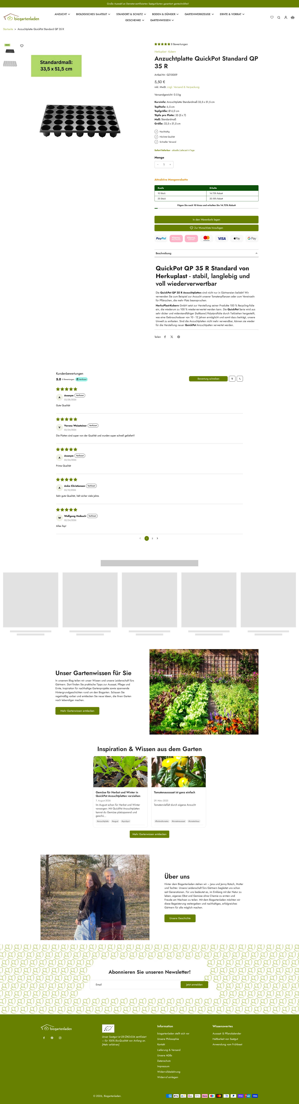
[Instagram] (60, 1037)
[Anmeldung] (285, 17)
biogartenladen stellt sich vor (173, 1033)
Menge (159, 157)
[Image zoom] (81, 105)
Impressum (163, 1066)
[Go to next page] (158, 538)
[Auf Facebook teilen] (164, 336)
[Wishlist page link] (271, 17)
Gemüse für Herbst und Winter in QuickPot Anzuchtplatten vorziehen (118, 794)
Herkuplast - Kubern (165, 51)
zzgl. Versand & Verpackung (183, 87)
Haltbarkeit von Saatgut (225, 1039)
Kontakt (161, 1044)
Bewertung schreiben (208, 378)
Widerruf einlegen (167, 1077)
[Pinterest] (52, 1037)
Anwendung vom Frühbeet (227, 1044)
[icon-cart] (292, 17)
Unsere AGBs (164, 1055)
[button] (162, 44)
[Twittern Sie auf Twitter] (171, 336)
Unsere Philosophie (168, 1039)
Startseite (8, 29)
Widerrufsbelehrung (168, 1072)
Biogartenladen (112, 1096)
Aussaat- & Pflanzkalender (227, 1033)
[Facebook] (43, 1037)
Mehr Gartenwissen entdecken (149, 834)
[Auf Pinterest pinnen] (178, 336)
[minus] (158, 164)
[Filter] (232, 379)
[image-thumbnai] (10, 49)
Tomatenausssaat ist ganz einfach (174, 792)
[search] (278, 17)
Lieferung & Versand (168, 1050)
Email (99, 984)
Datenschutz (164, 1061)
